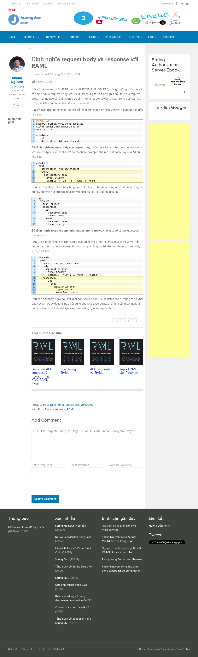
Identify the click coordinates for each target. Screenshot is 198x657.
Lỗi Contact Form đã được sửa (26, 527)
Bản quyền (32, 3)
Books (57, 48)
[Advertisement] (169, 181)
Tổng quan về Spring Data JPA (73, 566)
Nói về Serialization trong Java (73, 537)
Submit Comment (45, 498)
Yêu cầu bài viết (66, 3)
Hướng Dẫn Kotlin (159, 525)
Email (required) (80, 465)
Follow (16, 105)
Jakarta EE (30, 37)
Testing (91, 37)
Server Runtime (18, 48)
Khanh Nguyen (111, 537)
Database (168, 37)
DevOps (134, 37)
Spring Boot (62, 559)
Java (12, 37)
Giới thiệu (16, 3)
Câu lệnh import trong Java (71, 584)
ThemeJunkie (167, 649)
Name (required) (42, 465)
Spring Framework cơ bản (70, 525)
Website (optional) (121, 465)
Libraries (73, 37)
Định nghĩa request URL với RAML (71, 404)
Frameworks (52, 37)
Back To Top (183, 649)
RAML (77, 74)
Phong (106, 559)
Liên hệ (48, 3)
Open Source (113, 37)
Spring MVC (62, 578)
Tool (151, 37)
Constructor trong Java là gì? (72, 607)
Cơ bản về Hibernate (130, 559)
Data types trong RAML (59, 409)
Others (40, 48)
